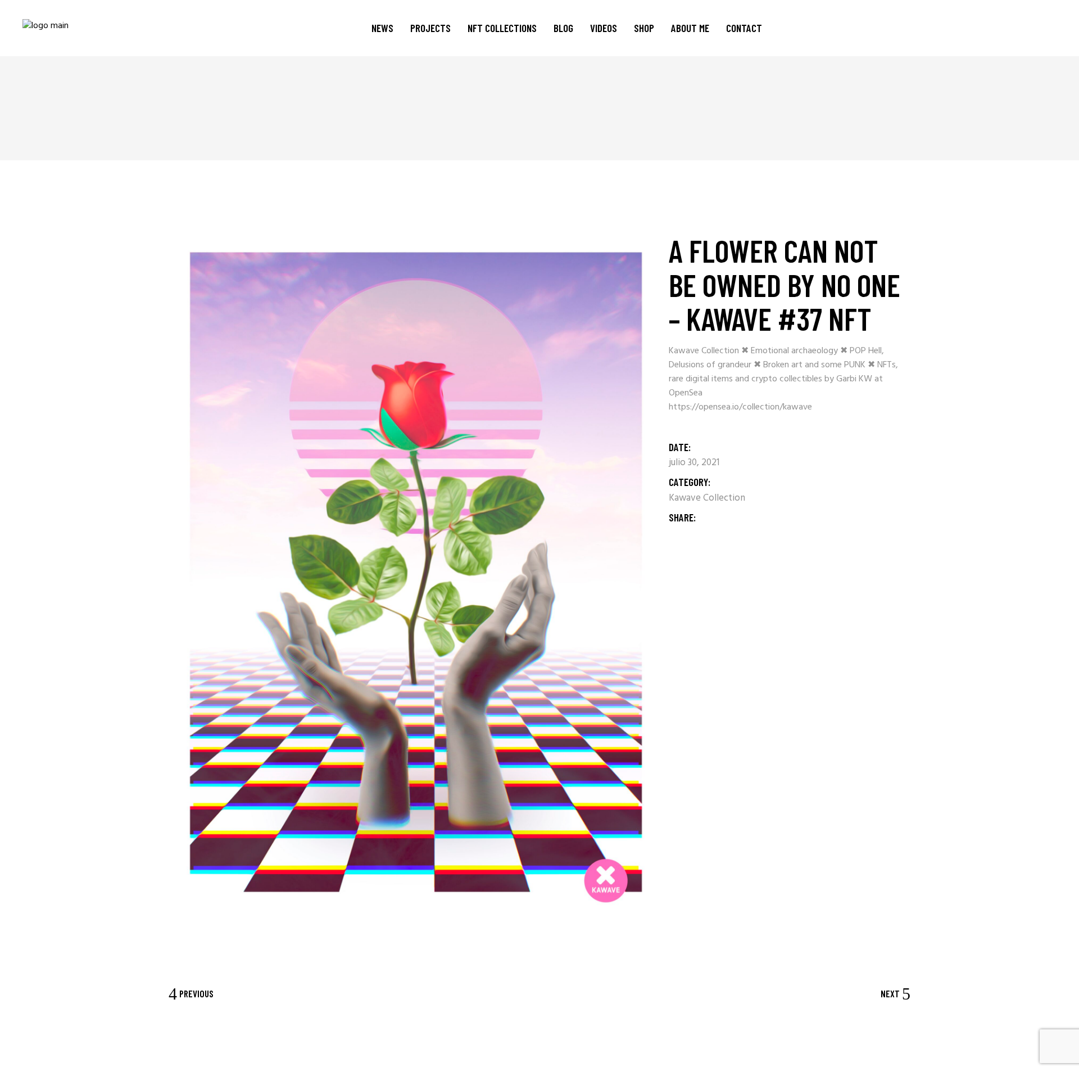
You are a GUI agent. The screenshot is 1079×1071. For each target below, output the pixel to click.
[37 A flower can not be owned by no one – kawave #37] (416, 575)
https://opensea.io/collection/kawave (740, 407)
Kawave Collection (707, 498)
